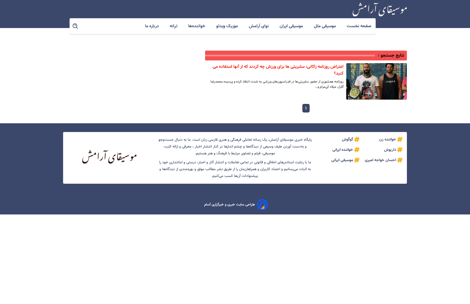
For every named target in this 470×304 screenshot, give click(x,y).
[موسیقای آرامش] (379, 9)
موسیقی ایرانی (342, 160)
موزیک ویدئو (227, 26)
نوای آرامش (259, 26)
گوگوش (347, 139)
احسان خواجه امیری (380, 160)
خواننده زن (387, 139)
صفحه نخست (359, 26)
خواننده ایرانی (342, 150)
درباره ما (152, 26)
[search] (75, 26)
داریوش (390, 150)
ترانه (174, 26)
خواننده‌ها (197, 26)
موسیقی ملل (325, 26)
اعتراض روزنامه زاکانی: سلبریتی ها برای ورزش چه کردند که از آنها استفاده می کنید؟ (278, 70)
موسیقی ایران (292, 26)
